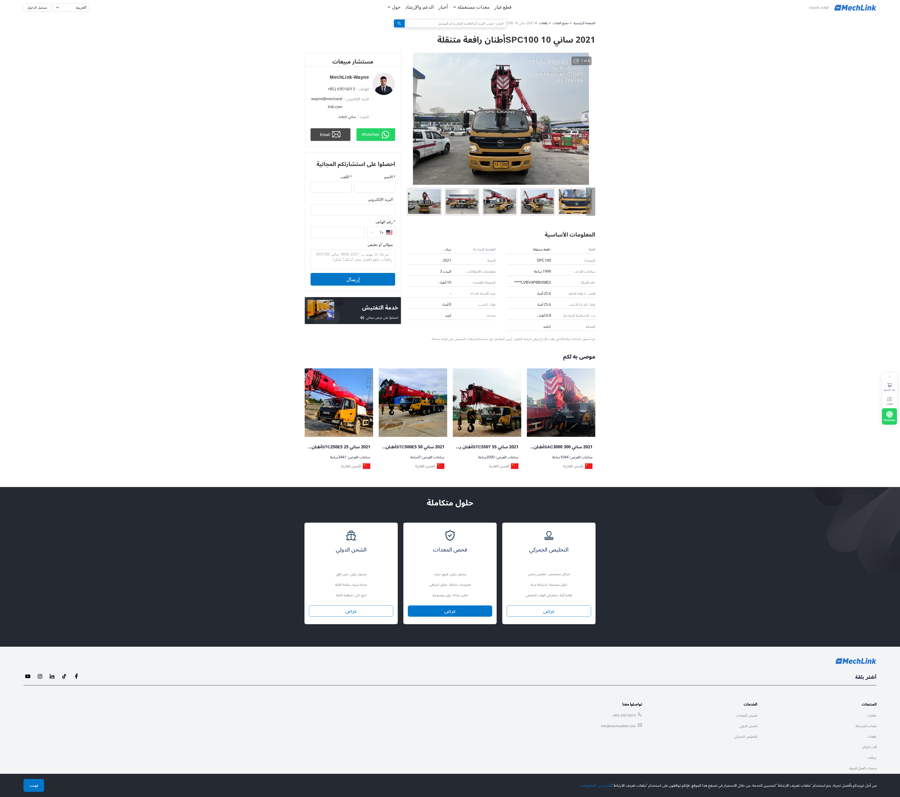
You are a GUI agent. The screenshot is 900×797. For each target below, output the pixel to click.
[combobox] (457, 23)
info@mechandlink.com (618, 726)
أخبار (443, 7)
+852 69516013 (624, 715)
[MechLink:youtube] (27, 676)
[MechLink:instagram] (40, 676)
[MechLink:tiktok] (64, 676)
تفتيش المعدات (746, 715)
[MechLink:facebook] (76, 676)
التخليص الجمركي (745, 736)
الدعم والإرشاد (419, 7)
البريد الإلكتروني (380, 199)
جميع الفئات (561, 23)
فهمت (33, 785)
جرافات (872, 757)
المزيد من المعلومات (595, 785)
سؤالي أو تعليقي (380, 244)
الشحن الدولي (748, 726)
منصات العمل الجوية (863, 768)
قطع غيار (503, 7)
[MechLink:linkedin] (52, 676)
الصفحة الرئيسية (584, 23)
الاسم (388, 176)
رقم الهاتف (384, 221)
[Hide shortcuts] (889, 376)
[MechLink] (855, 7)
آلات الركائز (869, 747)
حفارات (872, 715)
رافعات (543, 23)
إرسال (353, 279)
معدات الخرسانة (866, 726)
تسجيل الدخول (37, 7)
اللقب (344, 176)
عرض (351, 611)
